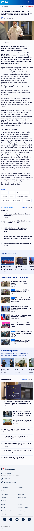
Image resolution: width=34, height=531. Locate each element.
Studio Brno (21, 494)
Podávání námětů (23, 507)
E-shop (3, 507)
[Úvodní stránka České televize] (8, 469)
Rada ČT (20, 501)
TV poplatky (4, 494)
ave (2, 17)
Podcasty (4, 501)
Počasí (3, 504)
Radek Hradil (27, 200)
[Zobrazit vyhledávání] (28, 2)
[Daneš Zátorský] (17, 30)
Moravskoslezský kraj (22, 192)
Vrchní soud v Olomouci (22, 196)
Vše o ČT (3, 514)
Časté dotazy (21, 511)
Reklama (20, 491)
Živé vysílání (4, 491)
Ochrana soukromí (11, 528)
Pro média (20, 487)
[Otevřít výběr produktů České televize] (32, 2)
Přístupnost (21, 528)
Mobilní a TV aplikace (7, 511)
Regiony (12, 192)
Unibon (11, 196)
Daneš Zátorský (16, 200)
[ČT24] (4, 2)
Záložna (5, 196)
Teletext (3, 497)
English (3, 528)
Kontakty (20, 514)
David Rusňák (6, 200)
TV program (4, 487)
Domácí (4, 192)
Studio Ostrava (22, 497)
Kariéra (20, 504)
